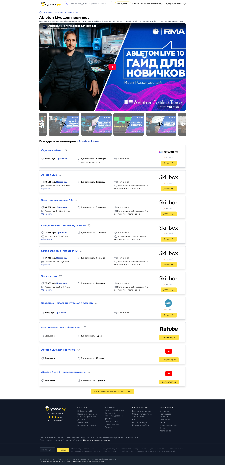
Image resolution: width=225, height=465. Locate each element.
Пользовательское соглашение (88, 462)
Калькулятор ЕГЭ (140, 425)
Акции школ (138, 417)
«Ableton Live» (88, 141)
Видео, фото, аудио (86, 425)
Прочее (108, 427)
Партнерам (165, 414)
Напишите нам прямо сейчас (97, 440)
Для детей (110, 413)
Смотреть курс (168, 337)
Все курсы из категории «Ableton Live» (112, 391)
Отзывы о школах (141, 4)
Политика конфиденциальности (55, 462)
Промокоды (157, 4)
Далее (166, 163)
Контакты (164, 411)
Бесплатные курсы (141, 411)
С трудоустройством (142, 414)
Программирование (87, 414)
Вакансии (164, 417)
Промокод (62, 159)
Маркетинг (110, 407)
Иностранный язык (114, 410)
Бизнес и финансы (86, 417)
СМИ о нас (165, 419)
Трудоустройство (173, 4)
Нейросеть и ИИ (85, 411)
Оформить (46, 188)
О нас (162, 428)
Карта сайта (165, 431)
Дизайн (81, 419)
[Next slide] (183, 124)
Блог (134, 419)
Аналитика (82, 422)
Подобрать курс (140, 422)
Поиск (63, 450)
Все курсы (122, 4)
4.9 (169, 310)
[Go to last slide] (42, 124)
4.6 (169, 158)
